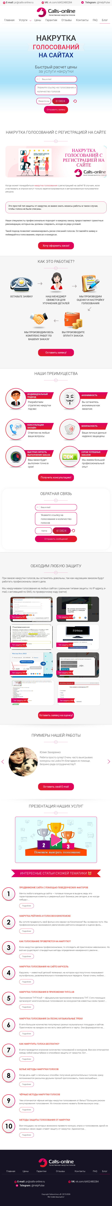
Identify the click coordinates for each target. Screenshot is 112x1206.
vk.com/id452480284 (60, 2)
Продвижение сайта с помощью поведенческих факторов (53, 887)
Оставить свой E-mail (56, 786)
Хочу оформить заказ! (56, 245)
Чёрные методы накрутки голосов (39, 1094)
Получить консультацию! (56, 477)
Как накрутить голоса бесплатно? (39, 1043)
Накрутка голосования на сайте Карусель (43, 966)
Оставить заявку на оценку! (56, 715)
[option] (56, 761)
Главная (9, 20)
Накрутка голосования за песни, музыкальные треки (50, 1018)
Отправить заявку (56, 109)
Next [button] (109, 761)
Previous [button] (3, 761)
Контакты (82, 20)
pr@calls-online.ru (23, 2)
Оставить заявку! (56, 352)
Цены (37, 20)
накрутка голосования (45, 185)
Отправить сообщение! (56, 539)
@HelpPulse (103, 2)
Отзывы (66, 20)
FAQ (95, 20)
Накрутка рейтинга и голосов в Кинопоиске (45, 915)
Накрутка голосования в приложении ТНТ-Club (46, 991)
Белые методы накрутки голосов (38, 1069)
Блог (105, 20)
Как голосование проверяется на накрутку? (45, 941)
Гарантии (51, 20)
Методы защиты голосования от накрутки (44, 1119)
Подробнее (26, 906)
